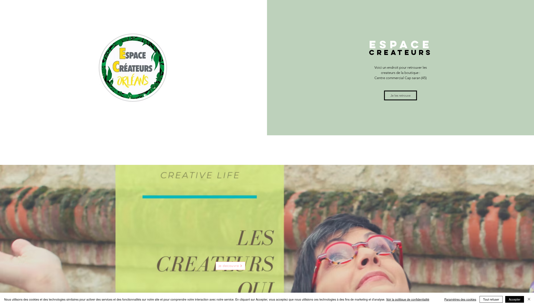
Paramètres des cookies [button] (460, 299)
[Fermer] (528, 299)
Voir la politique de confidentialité (407, 299)
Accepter (514, 299)
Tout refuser (491, 299)
